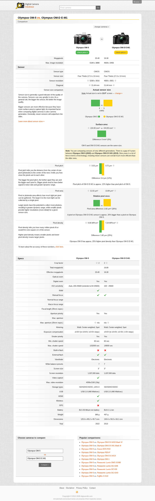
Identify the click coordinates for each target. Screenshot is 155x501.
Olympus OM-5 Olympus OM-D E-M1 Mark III (101, 446)
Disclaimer (70, 488)
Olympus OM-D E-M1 (121, 48)
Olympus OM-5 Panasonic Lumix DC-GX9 (99, 473)
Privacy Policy (82, 488)
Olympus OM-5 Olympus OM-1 (95, 459)
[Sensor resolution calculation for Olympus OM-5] (88, 80)
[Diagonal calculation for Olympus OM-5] (90, 85)
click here (59, 247)
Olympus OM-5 (82, 48)
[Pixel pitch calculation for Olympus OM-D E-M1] (113, 165)
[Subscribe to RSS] (77, 492)
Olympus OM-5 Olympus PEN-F (95, 452)
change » (118, 93)
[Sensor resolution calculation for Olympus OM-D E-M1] (115, 80)
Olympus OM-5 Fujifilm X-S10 (94, 476)
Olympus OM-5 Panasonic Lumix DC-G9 (99, 469)
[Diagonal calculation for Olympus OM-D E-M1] (113, 85)
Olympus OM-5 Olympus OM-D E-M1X (98, 456)
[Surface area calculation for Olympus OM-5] (88, 128)
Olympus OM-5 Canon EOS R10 (95, 449)
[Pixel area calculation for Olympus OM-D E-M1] (115, 190)
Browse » (137, 2)
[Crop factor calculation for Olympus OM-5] (97, 263)
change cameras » (102, 27)
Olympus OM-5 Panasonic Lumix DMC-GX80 (101, 462)
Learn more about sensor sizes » (31, 121)
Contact (92, 488)
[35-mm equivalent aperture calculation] (95, 322)
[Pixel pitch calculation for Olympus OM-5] (90, 165)
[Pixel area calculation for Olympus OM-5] (88, 190)
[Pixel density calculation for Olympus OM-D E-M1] (117, 222)
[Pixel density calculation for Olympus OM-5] (86, 222)
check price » (82, 52)
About (61, 488)
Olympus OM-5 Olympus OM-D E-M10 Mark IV (101, 442)
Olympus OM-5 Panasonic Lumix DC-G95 (99, 466)
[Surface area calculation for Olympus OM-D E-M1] (115, 128)
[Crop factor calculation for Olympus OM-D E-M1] (106, 263)
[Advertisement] (40, 40)
